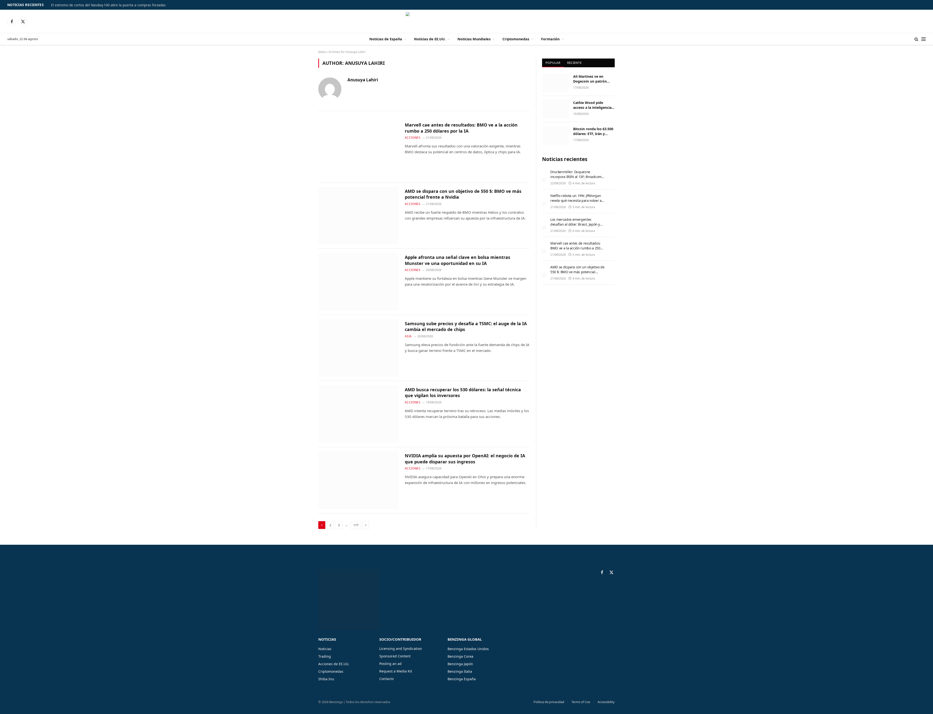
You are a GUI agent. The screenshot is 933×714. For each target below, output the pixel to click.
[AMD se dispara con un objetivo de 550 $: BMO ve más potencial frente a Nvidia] (358, 215)
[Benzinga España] (466, 21)
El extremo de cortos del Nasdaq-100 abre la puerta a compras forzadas (108, 5)
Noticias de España (385, 39)
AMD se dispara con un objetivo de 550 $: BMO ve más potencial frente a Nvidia (463, 194)
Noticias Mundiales (474, 39)
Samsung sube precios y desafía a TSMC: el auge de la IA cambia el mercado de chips (466, 326)
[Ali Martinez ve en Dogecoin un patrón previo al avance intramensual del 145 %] (555, 83)
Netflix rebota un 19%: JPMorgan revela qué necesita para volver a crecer (575, 200)
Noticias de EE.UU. (430, 39)
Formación (550, 39)
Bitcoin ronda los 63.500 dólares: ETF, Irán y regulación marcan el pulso (593, 131)
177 (355, 525)
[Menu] (923, 39)
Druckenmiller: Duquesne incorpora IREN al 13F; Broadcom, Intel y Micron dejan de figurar (576, 177)
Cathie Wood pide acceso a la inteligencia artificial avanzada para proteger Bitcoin (592, 105)
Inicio (322, 52)
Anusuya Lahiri (362, 79)
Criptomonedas (515, 39)
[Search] (916, 39)
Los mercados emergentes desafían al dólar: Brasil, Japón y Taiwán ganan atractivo (575, 224)
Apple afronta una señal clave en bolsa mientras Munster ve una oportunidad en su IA (457, 260)
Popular (552, 62)
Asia (408, 336)
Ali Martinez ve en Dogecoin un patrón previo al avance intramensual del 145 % (593, 79)
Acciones (413, 138)
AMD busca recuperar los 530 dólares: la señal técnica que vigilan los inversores (463, 392)
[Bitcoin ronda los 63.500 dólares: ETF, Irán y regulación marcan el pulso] (555, 135)
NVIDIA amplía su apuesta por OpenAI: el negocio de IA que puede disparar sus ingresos (465, 458)
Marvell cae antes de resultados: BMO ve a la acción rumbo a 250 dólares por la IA (461, 128)
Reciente (574, 62)
